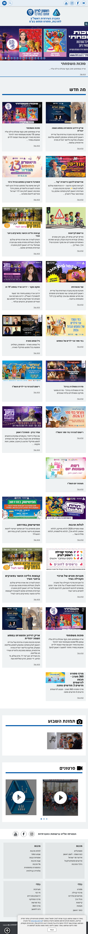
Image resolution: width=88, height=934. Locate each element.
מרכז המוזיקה (34, 899)
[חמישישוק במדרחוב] (22, 508)
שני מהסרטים (77, 287)
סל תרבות (36, 864)
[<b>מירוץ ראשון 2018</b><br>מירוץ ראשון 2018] (64, 797)
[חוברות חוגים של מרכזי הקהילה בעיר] (66, 559)
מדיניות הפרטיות (36, 921)
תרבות (79, 846)
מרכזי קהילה (77, 892)
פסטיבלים (78, 851)
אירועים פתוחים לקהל (73, 861)
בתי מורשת (36, 902)
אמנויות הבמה (34, 857)
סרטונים (67, 768)
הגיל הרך (78, 899)
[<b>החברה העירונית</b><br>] (23, 797)
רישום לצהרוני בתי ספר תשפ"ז (69, 432)
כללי (80, 884)
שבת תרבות (35, 861)
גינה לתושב (35, 909)
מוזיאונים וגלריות (75, 896)
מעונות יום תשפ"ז (75, 483)
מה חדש (77, 89)
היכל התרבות (77, 864)
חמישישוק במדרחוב (28, 525)
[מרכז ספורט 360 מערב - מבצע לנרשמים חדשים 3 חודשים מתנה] (55, 677)
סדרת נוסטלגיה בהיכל (73, 386)
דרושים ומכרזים (33, 896)
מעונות (79, 906)
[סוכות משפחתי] (66, 618)
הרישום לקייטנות (75, 233)
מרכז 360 (36, 906)
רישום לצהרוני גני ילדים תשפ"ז (26, 386)
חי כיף (37, 892)
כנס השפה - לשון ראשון (72, 854)
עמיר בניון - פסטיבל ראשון (28, 432)
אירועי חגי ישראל (75, 857)
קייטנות (79, 902)
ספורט (79, 889)
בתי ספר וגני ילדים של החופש (70, 341)
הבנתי (52, 930)
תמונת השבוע (61, 721)
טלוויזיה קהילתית (33, 870)
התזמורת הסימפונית (32, 867)
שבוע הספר (35, 854)
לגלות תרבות (76, 525)
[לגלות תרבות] (66, 508)
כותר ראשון (77, 910)
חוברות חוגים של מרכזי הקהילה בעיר (70, 577)
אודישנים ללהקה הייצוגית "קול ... (68, 182)
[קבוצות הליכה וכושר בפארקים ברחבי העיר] (22, 218)
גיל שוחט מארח (33, 341)
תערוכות (37, 889)
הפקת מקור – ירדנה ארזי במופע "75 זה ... (22, 288)
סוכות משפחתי (73, 64)
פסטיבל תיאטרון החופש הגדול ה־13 (24, 182)
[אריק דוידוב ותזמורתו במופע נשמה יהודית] (22, 618)
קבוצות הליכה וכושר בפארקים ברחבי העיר (23, 235)
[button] (84, 3)
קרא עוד (83, 74)
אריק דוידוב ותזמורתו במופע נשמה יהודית (67, 129)
